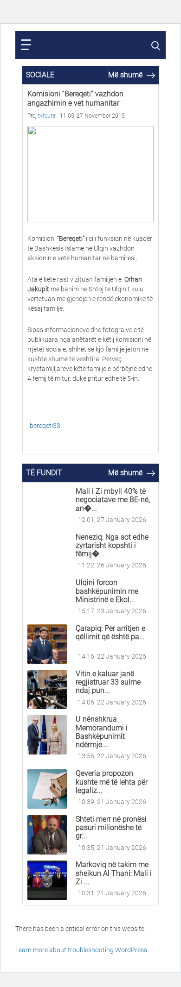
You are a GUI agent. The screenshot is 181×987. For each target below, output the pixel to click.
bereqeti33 (45, 425)
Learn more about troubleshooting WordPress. (82, 950)
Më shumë (126, 74)
